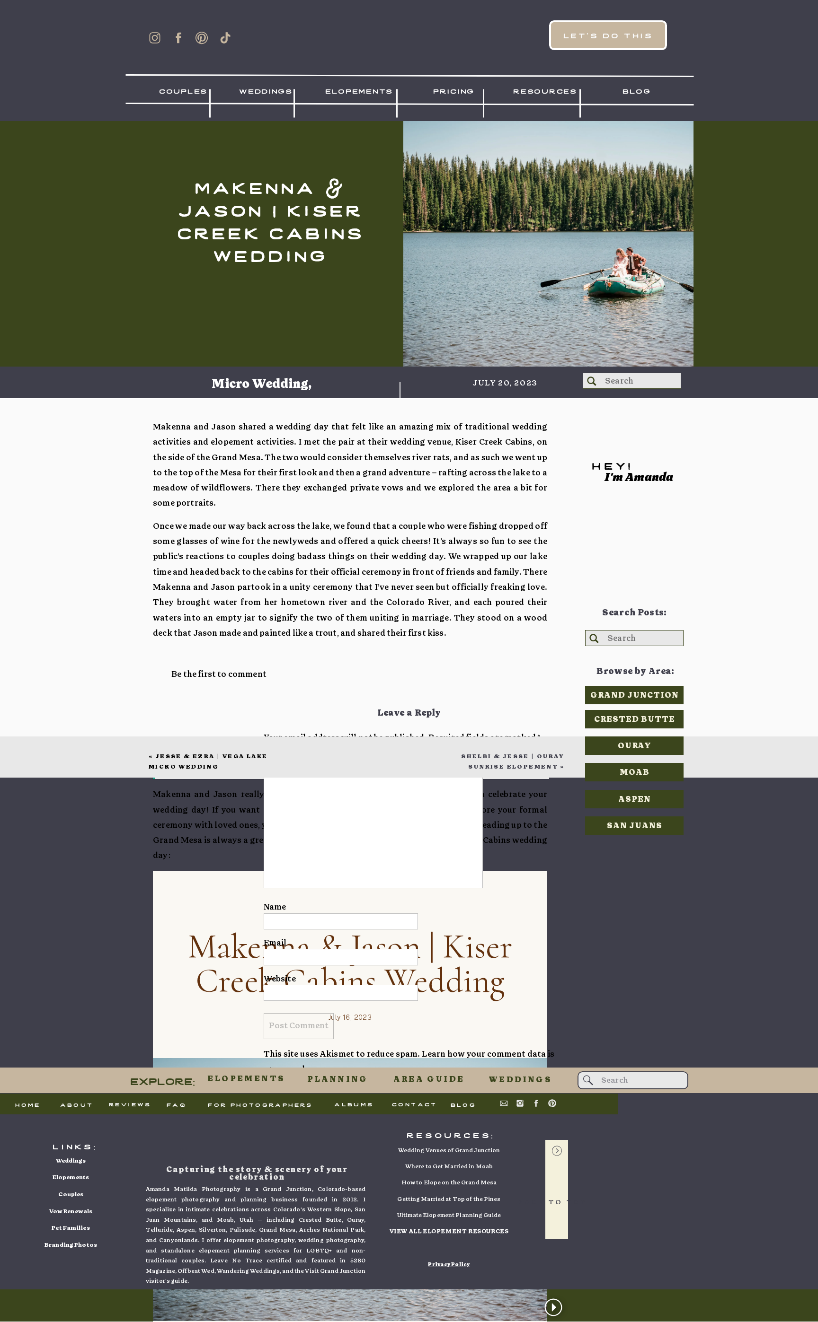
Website (280, 979)
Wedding (240, 406)
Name (275, 907)
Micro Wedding (260, 384)
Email (275, 943)
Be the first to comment (219, 674)
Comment (286, 759)
